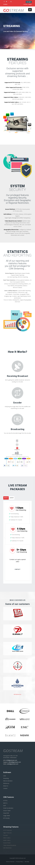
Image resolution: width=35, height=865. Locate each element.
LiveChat (25, 4)
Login (29, 2)
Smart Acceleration (8, 808)
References (6, 783)
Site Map (27, 861)
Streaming (6, 778)
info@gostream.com (11, 760)
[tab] (11, 498)
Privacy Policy (19, 861)
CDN (4, 776)
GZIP (4, 805)
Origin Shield (6, 815)
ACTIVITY (12, 497)
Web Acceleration (7, 781)
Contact (5, 788)
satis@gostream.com (12, 764)
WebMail (5, 4)
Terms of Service (10, 861)
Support (30, 4)
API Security (6, 818)
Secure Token (6, 810)
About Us (5, 786)
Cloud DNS (6, 813)
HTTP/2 (5, 800)
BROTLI (5, 803)
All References (17, 694)
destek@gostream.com (15, 762)
